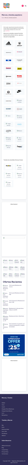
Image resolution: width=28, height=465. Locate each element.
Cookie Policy (5, 449)
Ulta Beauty (4, 433)
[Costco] (5, 262)
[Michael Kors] (11, 269)
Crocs (3, 404)
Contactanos (5, 453)
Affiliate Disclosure (6, 445)
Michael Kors (5, 415)
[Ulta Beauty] (11, 275)
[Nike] (16, 269)
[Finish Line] (22, 262)
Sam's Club (4, 431)
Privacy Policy (5, 451)
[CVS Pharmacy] (16, 262)
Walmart (4, 435)
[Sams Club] (5, 275)
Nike (3, 425)
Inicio (3, 17)
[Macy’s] (5, 269)
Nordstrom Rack (5, 429)
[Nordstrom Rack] (22, 269)
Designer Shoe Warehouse (8, 409)
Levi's (3, 413)
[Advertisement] (14, 219)
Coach (3, 407)
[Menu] (25, 5)
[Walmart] (22, 275)
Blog (3, 447)
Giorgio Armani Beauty (7, 411)
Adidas (3, 402)
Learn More (7, 30)
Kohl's (3, 427)
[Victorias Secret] (16, 275)
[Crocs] (11, 262)
